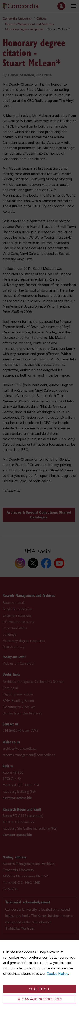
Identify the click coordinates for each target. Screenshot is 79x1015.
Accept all (39, 989)
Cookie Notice (57, 973)
